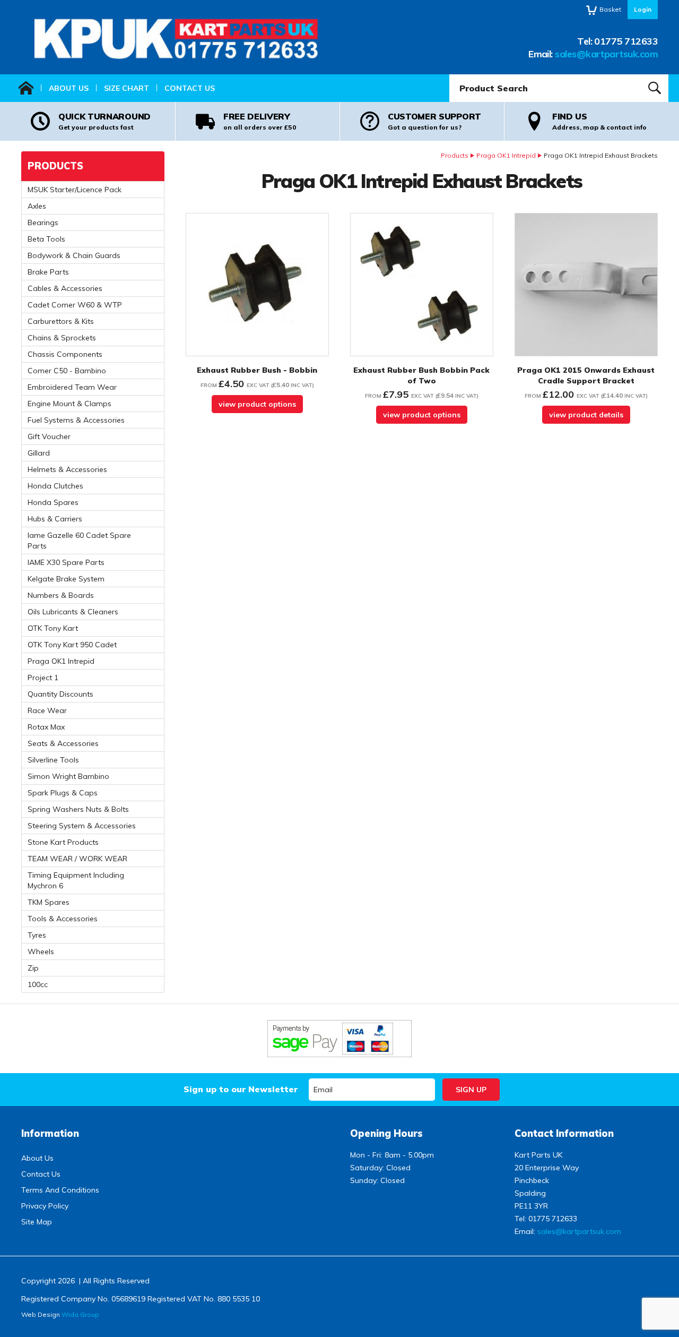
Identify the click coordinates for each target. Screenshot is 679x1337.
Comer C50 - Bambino (67, 370)
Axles (37, 206)
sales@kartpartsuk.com (606, 54)
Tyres (37, 935)
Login (642, 9)
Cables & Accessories (65, 288)
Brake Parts (48, 272)
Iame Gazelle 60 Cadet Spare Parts (79, 540)
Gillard (39, 453)
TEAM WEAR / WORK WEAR (77, 858)
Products (454, 155)
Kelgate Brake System (66, 579)
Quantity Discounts (60, 694)
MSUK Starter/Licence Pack (74, 189)
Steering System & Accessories (82, 825)
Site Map (36, 1222)
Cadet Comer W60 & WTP (75, 305)
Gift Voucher (49, 436)
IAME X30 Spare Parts (66, 562)
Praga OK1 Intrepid (506, 155)
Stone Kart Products (63, 842)
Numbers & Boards (61, 595)
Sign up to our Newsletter (241, 1089)
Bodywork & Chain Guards (74, 255)
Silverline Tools (53, 760)
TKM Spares (48, 902)
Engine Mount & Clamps (69, 403)
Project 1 (43, 677)
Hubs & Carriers (55, 519)
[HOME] (26, 88)
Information (50, 1133)
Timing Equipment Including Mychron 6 (76, 880)
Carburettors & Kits (61, 321)
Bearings (43, 222)
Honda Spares (53, 502)
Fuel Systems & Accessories (76, 420)
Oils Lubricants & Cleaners (73, 611)
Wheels (41, 951)
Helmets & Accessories (67, 469)
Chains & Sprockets (62, 337)
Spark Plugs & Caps (63, 793)
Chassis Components (65, 354)
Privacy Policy (44, 1206)
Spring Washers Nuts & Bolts (78, 809)
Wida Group (80, 1314)
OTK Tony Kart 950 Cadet (72, 644)
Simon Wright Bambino (68, 776)
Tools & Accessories (63, 918)
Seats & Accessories (63, 743)
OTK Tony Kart (53, 628)
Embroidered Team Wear (72, 387)
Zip (33, 968)
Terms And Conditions (60, 1190)
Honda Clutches (55, 486)
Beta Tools (46, 239)
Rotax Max (46, 727)
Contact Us (189, 88)
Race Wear (47, 710)
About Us (69, 88)
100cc (38, 984)
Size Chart (126, 88)
